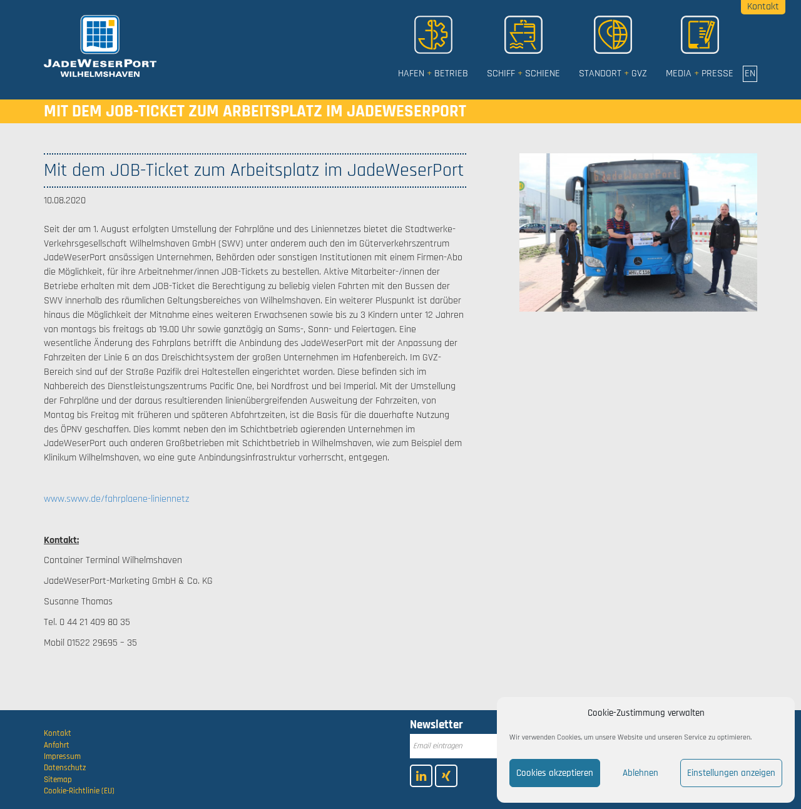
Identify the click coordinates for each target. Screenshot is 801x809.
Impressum (62, 756)
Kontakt (57, 733)
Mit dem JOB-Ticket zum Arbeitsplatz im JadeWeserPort (255, 111)
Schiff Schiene (523, 73)
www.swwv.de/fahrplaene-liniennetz (116, 499)
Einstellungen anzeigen (731, 773)
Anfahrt (56, 745)
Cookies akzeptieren (554, 773)
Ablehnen (640, 773)
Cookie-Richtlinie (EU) (79, 791)
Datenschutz (65, 768)
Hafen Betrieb (433, 73)
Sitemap (58, 780)
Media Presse (699, 73)
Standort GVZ (613, 73)
